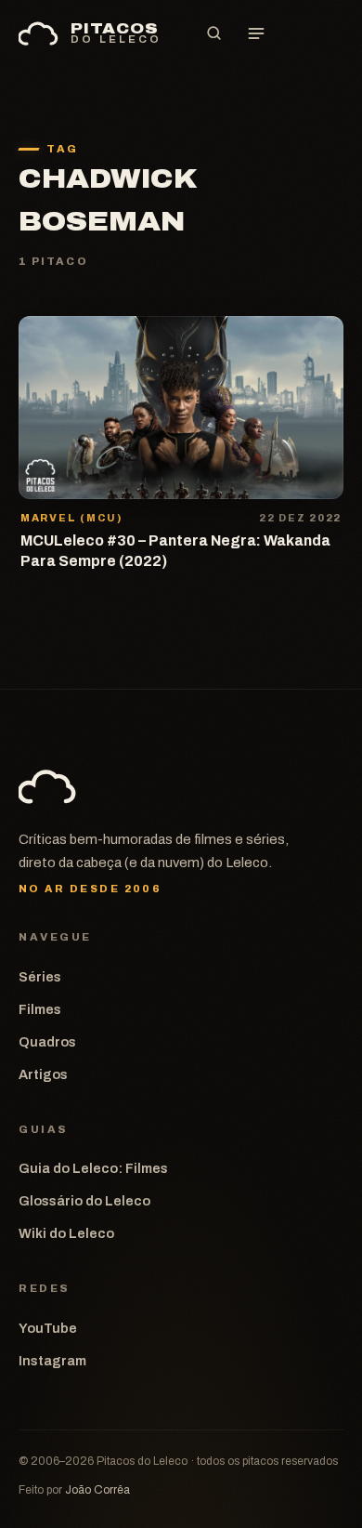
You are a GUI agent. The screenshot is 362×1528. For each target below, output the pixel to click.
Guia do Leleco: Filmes (93, 1168)
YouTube (48, 1328)
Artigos (43, 1074)
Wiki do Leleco (66, 1233)
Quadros (47, 1041)
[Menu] (256, 33)
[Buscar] (213, 33)
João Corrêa (97, 1489)
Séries (40, 976)
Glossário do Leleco (84, 1200)
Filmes (40, 1009)
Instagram (52, 1360)
